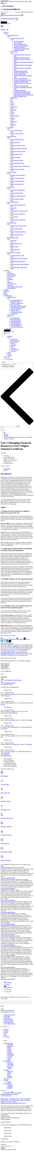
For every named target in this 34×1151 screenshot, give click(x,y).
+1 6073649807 (6, 1092)
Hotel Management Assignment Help (23, 95)
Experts (6, 1032)
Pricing (8, 984)
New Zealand (7, 1083)
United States (7, 1061)
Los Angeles (10, 1065)
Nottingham (10, 1053)
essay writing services (21, 652)
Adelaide (9, 1076)
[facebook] (2, 642)
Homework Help (8, 1019)
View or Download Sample (8, 878)
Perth (8, 1074)
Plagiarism (9, 982)
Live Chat (8, 991)
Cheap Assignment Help (20, 44)
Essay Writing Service (9, 1023)
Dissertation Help (8, 1022)
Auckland (9, 1086)
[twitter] (10, 642)
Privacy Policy (4, 1100)
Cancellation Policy (14, 1098)
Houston (9, 1067)
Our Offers (7, 1036)
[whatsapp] (4, 642)
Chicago (9, 1068)
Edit (6, 998)
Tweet (27, 639)
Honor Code (20, 1100)
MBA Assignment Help (20, 96)
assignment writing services (8, 652)
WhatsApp (13, 639)
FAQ (5, 1035)
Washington (10, 1064)
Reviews (6, 1031)
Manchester (10, 1046)
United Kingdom (8, 1043)
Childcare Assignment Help (21, 86)
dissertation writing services (8, 653)
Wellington (10, 1085)
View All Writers (5, 754)
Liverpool (9, 1056)
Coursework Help (8, 1020)
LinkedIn (21, 639)
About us (6, 1029)
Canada (6, 1080)
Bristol (9, 1047)
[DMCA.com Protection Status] (9, 1103)
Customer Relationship (20, 90)
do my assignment (14, 646)
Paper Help (7, 1016)
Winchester (10, 1044)
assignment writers (9, 650)
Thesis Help (7, 1017)
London (9, 1052)
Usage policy (12, 1100)
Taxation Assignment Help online (22, 80)
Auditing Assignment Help (21, 81)
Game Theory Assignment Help (22, 93)
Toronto (9, 1082)
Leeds (8, 1059)
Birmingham (10, 1055)
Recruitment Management (20, 71)
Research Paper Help (9, 1014)
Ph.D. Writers (13, 680)
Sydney (9, 1073)
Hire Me (8, 695)
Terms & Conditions (25, 1098)
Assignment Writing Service (21, 45)
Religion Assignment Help (21, 72)
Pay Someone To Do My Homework (20, 166)
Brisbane (9, 1077)
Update (3, 1148)
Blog (5, 1033)
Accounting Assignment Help (21, 48)
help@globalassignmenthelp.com (9, 1094)
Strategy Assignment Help (20, 78)
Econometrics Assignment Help (22, 92)
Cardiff (9, 1049)
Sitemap (15, 1101)
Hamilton (9, 1088)
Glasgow (9, 1050)
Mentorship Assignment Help (21, 57)
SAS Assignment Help (20, 74)
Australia (6, 1070)
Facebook (5, 639)
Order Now (3, 677)
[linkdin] (7, 642)
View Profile (12, 694)
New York (10, 1062)
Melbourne (10, 1071)
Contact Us (9, 1101)
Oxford (9, 1058)
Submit (3, 13)
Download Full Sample (7, 643)
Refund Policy (4, 1098)
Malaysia (6, 1079)
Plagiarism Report (9, 683)
